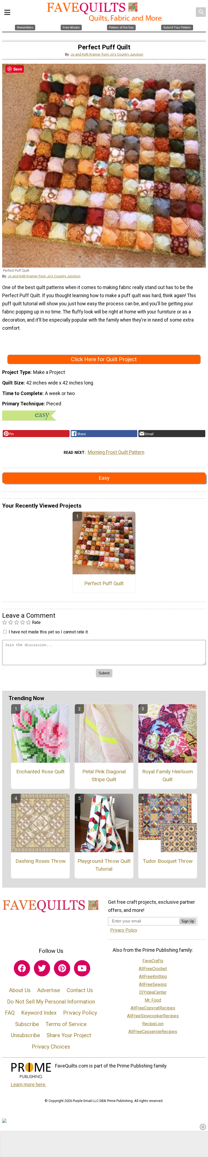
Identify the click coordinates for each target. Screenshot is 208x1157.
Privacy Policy (80, 1012)
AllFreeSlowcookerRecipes (153, 1015)
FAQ (10, 1012)
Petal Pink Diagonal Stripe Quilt (104, 775)
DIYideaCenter (153, 992)
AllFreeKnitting (153, 976)
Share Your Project (69, 1035)
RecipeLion (153, 1023)
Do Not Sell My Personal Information (51, 1001)
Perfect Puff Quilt (103, 583)
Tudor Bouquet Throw (168, 861)
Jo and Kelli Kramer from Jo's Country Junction (106, 54)
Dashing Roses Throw (40, 861)
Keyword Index (39, 1012)
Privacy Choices (51, 1046)
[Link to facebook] (22, 968)
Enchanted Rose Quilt (40, 771)
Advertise (48, 990)
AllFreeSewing (153, 984)
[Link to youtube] (82, 968)
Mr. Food (153, 1000)
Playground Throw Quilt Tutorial (104, 865)
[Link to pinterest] (62, 968)
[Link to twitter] (42, 968)
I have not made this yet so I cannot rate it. (49, 631)
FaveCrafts (152, 960)
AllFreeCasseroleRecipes (152, 1031)
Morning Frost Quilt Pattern (116, 452)
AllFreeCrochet (153, 968)
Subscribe (27, 1024)
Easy (104, 478)
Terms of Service (66, 1024)
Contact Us (80, 990)
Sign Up (187, 921)
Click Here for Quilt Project (104, 359)
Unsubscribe (25, 1035)
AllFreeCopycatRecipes (153, 1008)
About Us (20, 990)
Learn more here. (28, 1084)
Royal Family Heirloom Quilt (167, 775)
